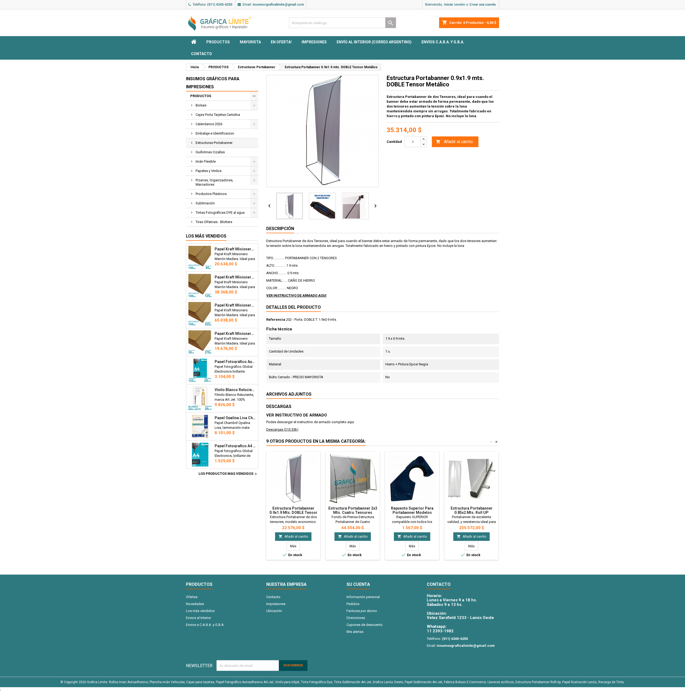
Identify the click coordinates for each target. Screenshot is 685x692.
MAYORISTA (250, 42)
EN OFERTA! (281, 42)
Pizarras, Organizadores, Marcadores (214, 182)
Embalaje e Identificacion (215, 133)
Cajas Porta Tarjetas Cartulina (218, 115)
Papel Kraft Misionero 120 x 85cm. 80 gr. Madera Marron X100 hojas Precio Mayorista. (235, 249)
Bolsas (201, 105)
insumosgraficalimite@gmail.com (278, 4)
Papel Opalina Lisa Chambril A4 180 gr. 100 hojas (235, 417)
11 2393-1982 (440, 631)
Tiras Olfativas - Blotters (214, 222)
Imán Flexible (206, 161)
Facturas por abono (362, 611)
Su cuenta (358, 584)
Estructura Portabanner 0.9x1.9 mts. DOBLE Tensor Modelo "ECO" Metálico (293, 512)
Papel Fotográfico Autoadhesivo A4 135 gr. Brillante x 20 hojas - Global (235, 361)
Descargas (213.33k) (282, 429)
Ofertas (191, 597)
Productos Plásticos (211, 194)
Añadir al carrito (454, 141)
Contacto (201, 54)
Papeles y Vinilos (209, 171)
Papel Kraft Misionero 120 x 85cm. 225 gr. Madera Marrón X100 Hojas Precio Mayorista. (235, 305)
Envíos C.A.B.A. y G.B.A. (442, 42)
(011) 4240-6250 (219, 4)
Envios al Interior (198, 618)
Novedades (195, 604)
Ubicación (274, 611)
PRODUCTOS (218, 42)
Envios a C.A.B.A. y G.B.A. (205, 625)
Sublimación (205, 203)
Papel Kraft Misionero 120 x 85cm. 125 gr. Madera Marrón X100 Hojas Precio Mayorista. (235, 277)
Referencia (275, 320)
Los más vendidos (206, 236)
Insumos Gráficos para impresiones (212, 82)
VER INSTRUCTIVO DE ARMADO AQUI (296, 295)
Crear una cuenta (482, 4)
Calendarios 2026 (209, 124)
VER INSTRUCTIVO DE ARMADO (296, 415)
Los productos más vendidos (228, 474)
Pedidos (353, 604)
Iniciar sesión (454, 4)
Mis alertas (355, 632)
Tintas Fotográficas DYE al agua (220, 213)
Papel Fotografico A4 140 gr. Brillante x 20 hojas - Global (235, 446)
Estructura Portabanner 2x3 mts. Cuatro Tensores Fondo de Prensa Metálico (352, 512)
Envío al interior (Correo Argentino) (374, 42)
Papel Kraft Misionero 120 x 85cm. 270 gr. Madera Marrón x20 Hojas (235, 333)
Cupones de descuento (365, 625)
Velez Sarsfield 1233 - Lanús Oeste (460, 617)
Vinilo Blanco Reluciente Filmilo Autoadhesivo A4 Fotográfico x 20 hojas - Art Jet (235, 389)
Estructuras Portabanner (214, 143)
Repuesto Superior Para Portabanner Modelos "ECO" (412, 512)
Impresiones (314, 42)
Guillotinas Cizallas (210, 152)
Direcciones (356, 618)
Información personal (363, 597)
